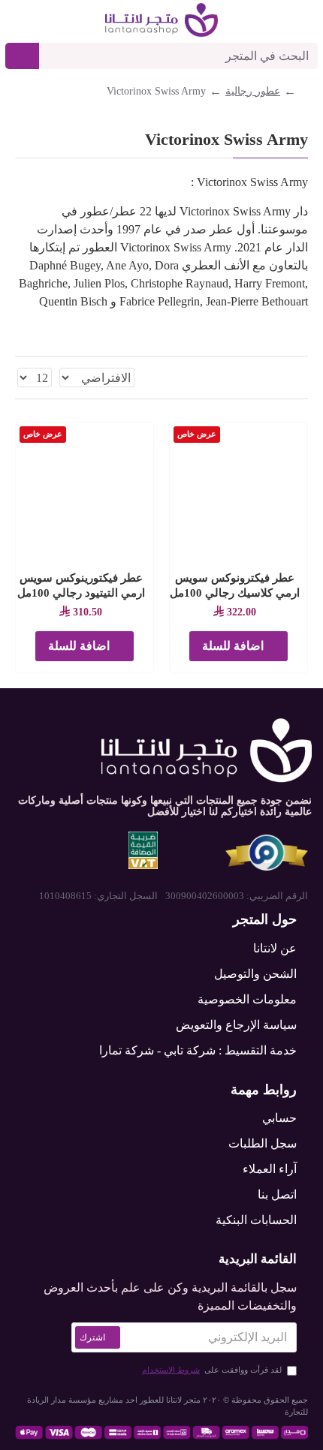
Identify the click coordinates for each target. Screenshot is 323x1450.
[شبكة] (302, 377)
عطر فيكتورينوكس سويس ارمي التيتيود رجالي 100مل (81, 585)
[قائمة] (284, 378)
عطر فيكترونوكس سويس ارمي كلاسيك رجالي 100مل (235, 585)
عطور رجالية (252, 91)
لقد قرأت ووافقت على (212, 1369)
